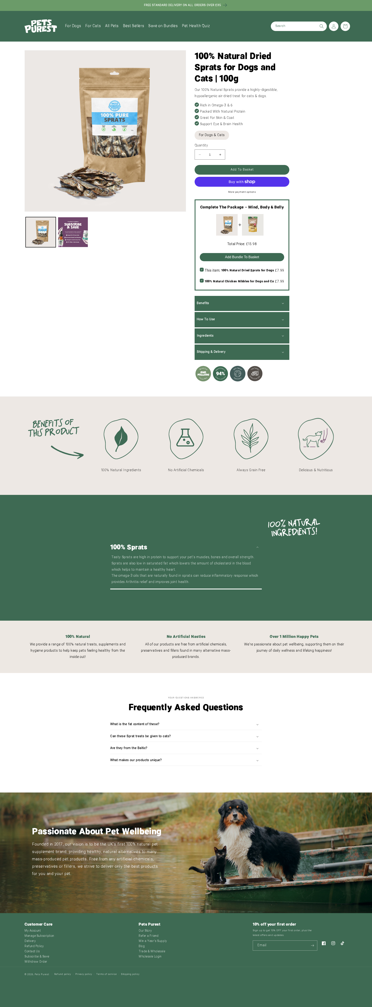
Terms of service (106, 974)
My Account (33, 930)
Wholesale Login (150, 956)
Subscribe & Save (37, 956)
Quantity (201, 145)
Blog (142, 946)
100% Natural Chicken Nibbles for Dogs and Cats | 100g (245, 281)
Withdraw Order (36, 961)
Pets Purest (42, 974)
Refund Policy (34, 946)
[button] (73, 26)
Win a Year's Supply (153, 941)
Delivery (30, 941)
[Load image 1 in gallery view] (41, 232)
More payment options (242, 192)
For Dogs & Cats (212, 135)
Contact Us (32, 951)
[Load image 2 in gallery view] (73, 232)
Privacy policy (83, 974)
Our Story (145, 930)
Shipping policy (130, 974)
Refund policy (62, 974)
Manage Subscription (39, 936)
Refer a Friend (149, 936)
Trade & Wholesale (152, 951)
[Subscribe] (312, 945)
